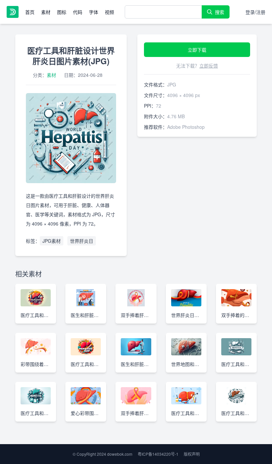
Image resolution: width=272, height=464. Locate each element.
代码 (77, 12)
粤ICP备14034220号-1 (158, 454)
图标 (61, 12)
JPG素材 (51, 240)
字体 (93, 12)
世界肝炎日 (81, 240)
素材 (45, 12)
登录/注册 (255, 12)
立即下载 (197, 49)
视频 (109, 12)
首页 (29, 12)
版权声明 (192, 454)
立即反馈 (208, 65)
